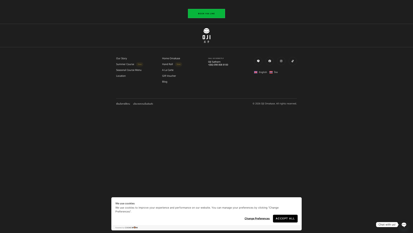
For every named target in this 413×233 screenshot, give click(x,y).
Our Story (121, 58)
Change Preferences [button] (257, 218)
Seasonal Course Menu (128, 70)
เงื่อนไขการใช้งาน (123, 103)
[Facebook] (270, 61)
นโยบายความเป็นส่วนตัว (143, 103)
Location (121, 76)
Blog (164, 81)
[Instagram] (281, 61)
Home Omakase (171, 58)
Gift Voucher (169, 76)
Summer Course (129, 64)
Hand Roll (171, 64)
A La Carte (167, 70)
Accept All (285, 218)
